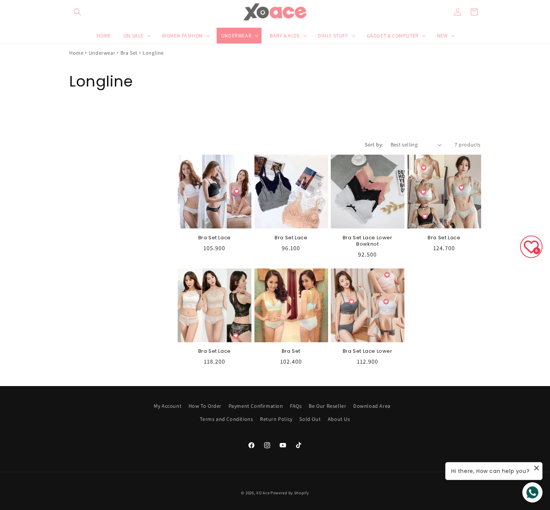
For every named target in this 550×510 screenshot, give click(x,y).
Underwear (102, 52)
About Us (339, 419)
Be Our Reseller (327, 406)
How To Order (205, 406)
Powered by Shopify (290, 492)
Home (76, 52)
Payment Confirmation (256, 406)
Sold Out (310, 419)
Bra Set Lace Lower (367, 351)
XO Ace (262, 492)
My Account (167, 406)
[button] (77, 12)
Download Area (372, 406)
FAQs (296, 406)
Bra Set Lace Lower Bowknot (367, 241)
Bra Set (129, 52)
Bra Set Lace (214, 238)
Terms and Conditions (226, 419)
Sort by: (374, 144)
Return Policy (276, 419)
